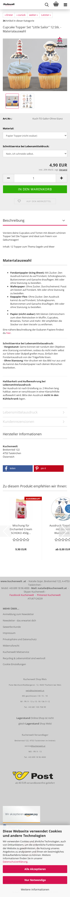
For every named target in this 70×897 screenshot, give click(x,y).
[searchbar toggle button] (46, 4)
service (28, 746)
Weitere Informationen (35, 889)
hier (8, 333)
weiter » (33, 15)
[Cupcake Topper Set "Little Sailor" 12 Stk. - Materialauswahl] (35, 64)
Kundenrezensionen (18, 421)
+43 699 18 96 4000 (37, 757)
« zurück (21, 15)
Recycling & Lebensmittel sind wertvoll (24, 658)
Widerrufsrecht (11, 645)
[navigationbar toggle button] (65, 4)
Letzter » (46, 15)
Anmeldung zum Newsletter (18, 614)
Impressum (9, 633)
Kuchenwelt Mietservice (16, 652)
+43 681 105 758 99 (37, 707)
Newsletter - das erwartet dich (19, 620)
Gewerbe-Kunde (12, 626)
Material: (8, 128)
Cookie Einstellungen (14, 664)
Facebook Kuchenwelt (22, 595)
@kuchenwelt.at (38, 746)
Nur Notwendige (35, 880)
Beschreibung (13, 220)
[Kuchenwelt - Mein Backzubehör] (7, 4)
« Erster (9, 15)
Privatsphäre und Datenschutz (20, 639)
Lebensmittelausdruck (20, 412)
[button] (8, 178)
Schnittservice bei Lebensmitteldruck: (26, 146)
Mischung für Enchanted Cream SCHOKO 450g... (21, 529)
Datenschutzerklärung (15, 861)
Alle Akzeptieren (35, 869)
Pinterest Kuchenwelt (49, 595)
